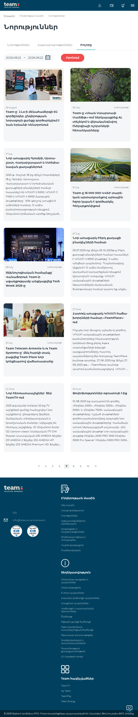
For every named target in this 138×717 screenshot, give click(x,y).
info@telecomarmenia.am (29, 520)
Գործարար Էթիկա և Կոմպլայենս (73, 538)
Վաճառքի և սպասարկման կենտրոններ (77, 610)
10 (88, 466)
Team (12, 5)
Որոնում (72, 57)
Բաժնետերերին (70, 550)
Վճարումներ (111, 5)
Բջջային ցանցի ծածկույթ (76, 621)
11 (95, 466)
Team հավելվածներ (77, 678)
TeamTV (65, 685)
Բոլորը (86, 45)
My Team (66, 690)
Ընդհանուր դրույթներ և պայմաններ (74, 581)
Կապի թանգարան (72, 510)
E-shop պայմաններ (72, 592)
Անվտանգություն (71, 587)
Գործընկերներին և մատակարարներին (73, 641)
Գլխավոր (9, 15)
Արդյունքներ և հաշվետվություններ (72, 530)
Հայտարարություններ (55, 45)
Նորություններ (18, 45)
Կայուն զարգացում (72, 545)
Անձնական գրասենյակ (99, 5)
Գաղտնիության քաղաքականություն (73, 650)
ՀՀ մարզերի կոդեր (72, 656)
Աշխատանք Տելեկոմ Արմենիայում (73, 522)
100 (15, 512)
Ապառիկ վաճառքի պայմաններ (80, 598)
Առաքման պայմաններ (75, 603)
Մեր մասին (67, 505)
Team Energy (68, 701)
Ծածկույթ (66, 616)
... (47, 57)
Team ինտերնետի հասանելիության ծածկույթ (77, 628)
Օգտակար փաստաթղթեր (77, 635)
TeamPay (66, 696)
